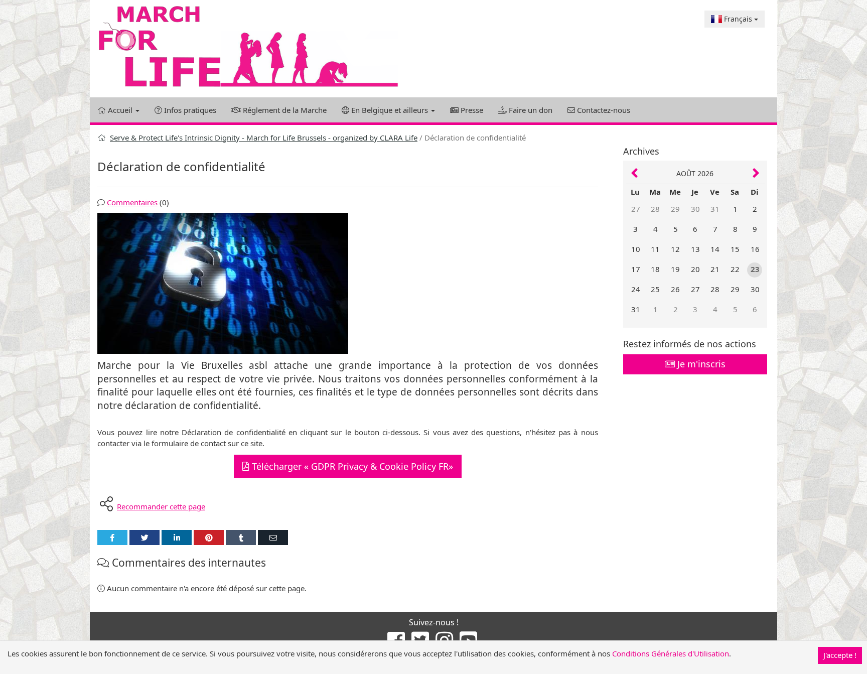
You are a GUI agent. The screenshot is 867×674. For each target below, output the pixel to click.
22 (735, 269)
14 (714, 249)
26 (675, 289)
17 (635, 269)
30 (695, 209)
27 (635, 209)
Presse (471, 110)
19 (675, 269)
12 (675, 249)
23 (755, 269)
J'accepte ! (839, 655)
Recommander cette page (161, 506)
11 (655, 249)
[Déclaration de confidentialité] (347, 283)
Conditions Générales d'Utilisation (670, 653)
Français (738, 19)
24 (635, 289)
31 (714, 209)
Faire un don (529, 110)
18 (655, 269)
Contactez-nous (602, 110)
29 (675, 209)
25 (655, 289)
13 (695, 249)
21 (714, 269)
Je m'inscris (700, 364)
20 (695, 269)
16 (755, 249)
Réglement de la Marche (284, 110)
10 (635, 249)
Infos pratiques (189, 110)
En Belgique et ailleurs (389, 110)
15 (735, 249)
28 (655, 209)
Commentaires (132, 202)
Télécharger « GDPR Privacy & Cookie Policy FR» (351, 466)
